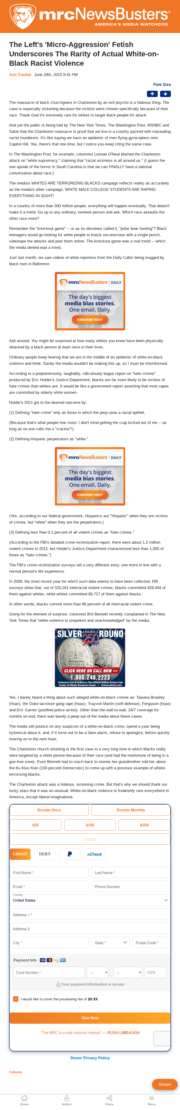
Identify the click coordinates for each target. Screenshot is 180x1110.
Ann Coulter (20, 74)
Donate (165, 1084)
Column (15, 1072)
